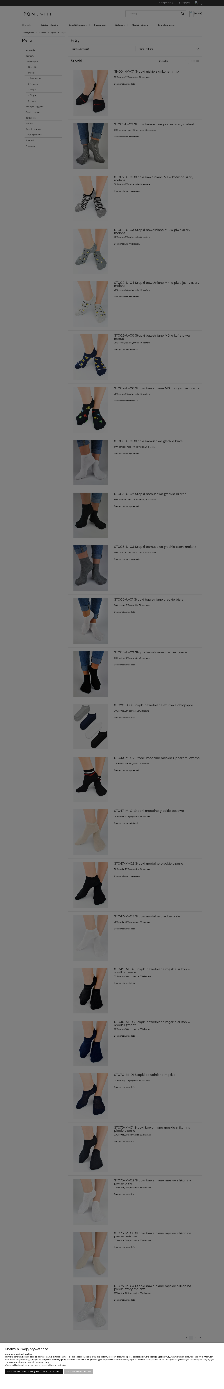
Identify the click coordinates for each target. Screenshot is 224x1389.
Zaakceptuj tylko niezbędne (23, 1371)
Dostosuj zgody (52, 1371)
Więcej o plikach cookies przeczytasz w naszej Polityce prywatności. (35, 1365)
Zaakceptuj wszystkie (78, 1371)
